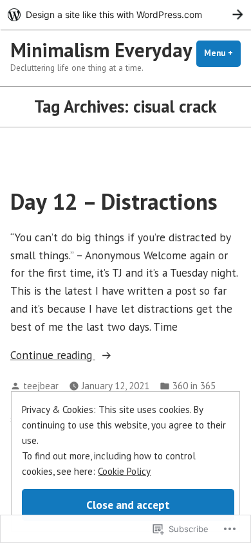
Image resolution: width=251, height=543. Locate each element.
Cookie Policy (124, 471)
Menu (222, 53)
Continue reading (52, 355)
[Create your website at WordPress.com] (125, 14)
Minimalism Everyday (101, 49)
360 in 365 (194, 386)
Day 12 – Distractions (114, 201)
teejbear (41, 386)
